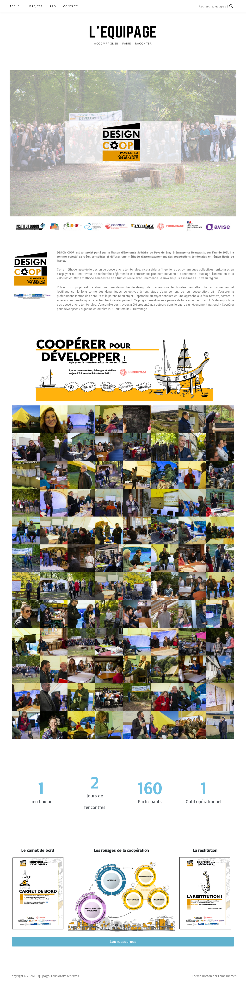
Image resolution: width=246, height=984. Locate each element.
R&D (52, 6)
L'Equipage (123, 31)
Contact (70, 6)
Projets (35, 6)
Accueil (16, 6)
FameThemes (227, 976)
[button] (123, 941)
